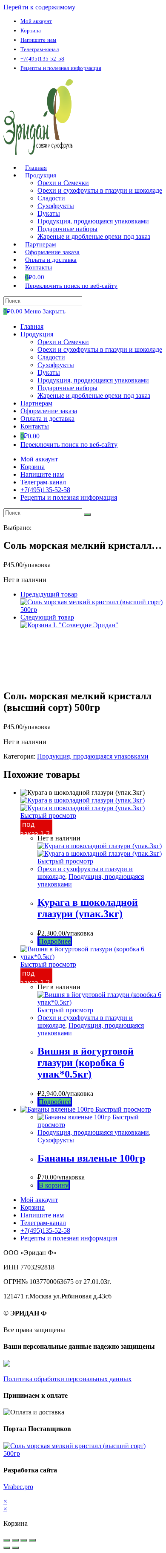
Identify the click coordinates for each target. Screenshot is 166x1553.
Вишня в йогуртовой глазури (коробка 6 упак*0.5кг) (85, 1063)
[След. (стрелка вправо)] (15, 1548)
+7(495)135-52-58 (42, 58)
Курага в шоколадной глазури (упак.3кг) (87, 908)
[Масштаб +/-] (32, 1540)
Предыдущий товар (48, 594)
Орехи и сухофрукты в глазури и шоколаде (99, 349)
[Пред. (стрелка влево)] (6, 1548)
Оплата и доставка (47, 418)
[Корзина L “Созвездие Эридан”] (69, 625)
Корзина (30, 30)
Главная (31, 326)
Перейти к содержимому (39, 7)
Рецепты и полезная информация (60, 68)
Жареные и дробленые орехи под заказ (93, 395)
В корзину (54, 1185)
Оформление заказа (48, 410)
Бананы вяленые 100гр (91, 1158)
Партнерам (36, 403)
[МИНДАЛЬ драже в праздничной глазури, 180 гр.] (91, 609)
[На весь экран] (23, 1540)
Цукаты (48, 372)
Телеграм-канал (39, 49)
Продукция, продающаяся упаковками (93, 380)
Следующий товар (47, 617)
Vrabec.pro (18, 1486)
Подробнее (55, 941)
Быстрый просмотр (48, 815)
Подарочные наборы (67, 387)
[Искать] (87, 514)
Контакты (34, 426)
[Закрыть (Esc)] (6, 1540)
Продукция (36, 334)
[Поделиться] (15, 1540)
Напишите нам (38, 40)
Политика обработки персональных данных (67, 1378)
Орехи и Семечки (63, 341)
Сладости (51, 357)
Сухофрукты (55, 364)
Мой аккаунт (36, 21)
